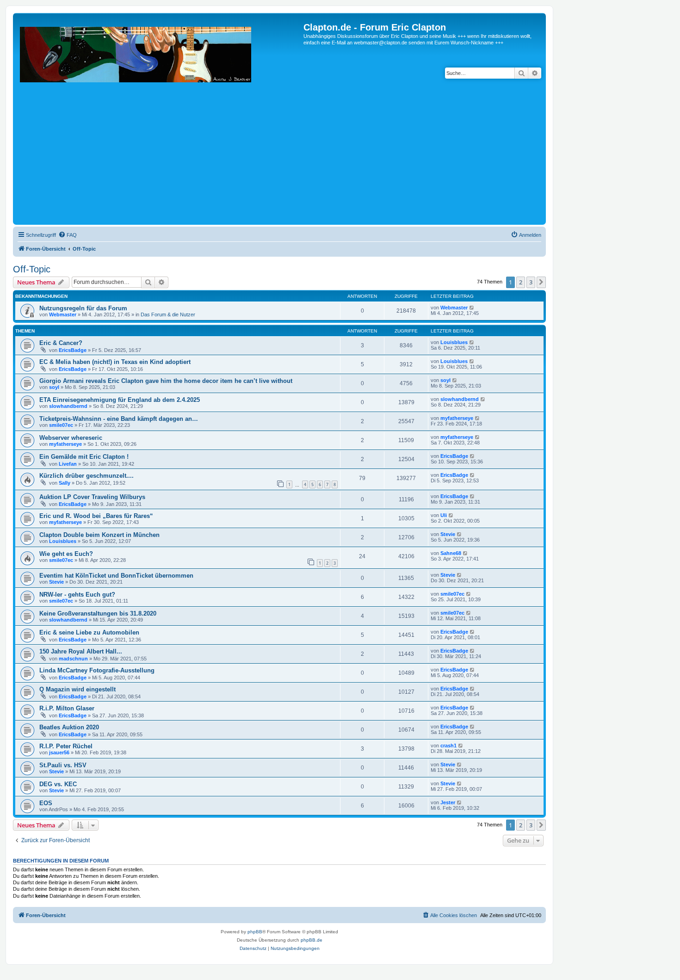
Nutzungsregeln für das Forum (83, 308)
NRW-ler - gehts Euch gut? (77, 594)
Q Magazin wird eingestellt (77, 689)
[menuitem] (67, 234)
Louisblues (454, 342)
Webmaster (62, 314)
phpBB (254, 931)
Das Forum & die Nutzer (168, 314)
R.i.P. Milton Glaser (66, 708)
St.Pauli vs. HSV (63, 765)
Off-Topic (31, 269)
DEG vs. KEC (58, 784)
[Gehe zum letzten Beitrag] (472, 307)
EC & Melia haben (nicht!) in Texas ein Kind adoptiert (115, 361)
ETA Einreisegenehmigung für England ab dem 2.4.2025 (119, 399)
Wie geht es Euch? (66, 553)
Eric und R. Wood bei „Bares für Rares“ (96, 515)
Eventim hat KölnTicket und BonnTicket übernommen (116, 575)
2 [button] (520, 282)
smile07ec (61, 425)
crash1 (448, 745)
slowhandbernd (68, 406)
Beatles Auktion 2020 (69, 727)
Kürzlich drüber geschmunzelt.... (86, 475)
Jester (447, 802)
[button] (541, 282)
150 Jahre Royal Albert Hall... (80, 651)
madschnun (73, 658)
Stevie (447, 534)
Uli (443, 515)
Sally (64, 483)
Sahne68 (450, 553)
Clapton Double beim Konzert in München (99, 534)
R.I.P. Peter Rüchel (66, 746)
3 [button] (530, 282)
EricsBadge (73, 350)
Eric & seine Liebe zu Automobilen (89, 632)
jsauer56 (59, 752)
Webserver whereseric (70, 437)
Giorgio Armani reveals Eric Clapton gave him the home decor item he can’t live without (165, 380)
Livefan (68, 464)
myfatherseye (456, 418)
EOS (45, 803)
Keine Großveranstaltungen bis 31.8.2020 (97, 613)
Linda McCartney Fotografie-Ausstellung (97, 670)
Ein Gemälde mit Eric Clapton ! (84, 456)
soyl (54, 387)
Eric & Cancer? (60, 342)
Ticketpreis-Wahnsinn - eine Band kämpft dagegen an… (118, 418)
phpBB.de (311, 940)
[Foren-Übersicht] (159, 122)
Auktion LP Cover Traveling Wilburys (92, 496)
